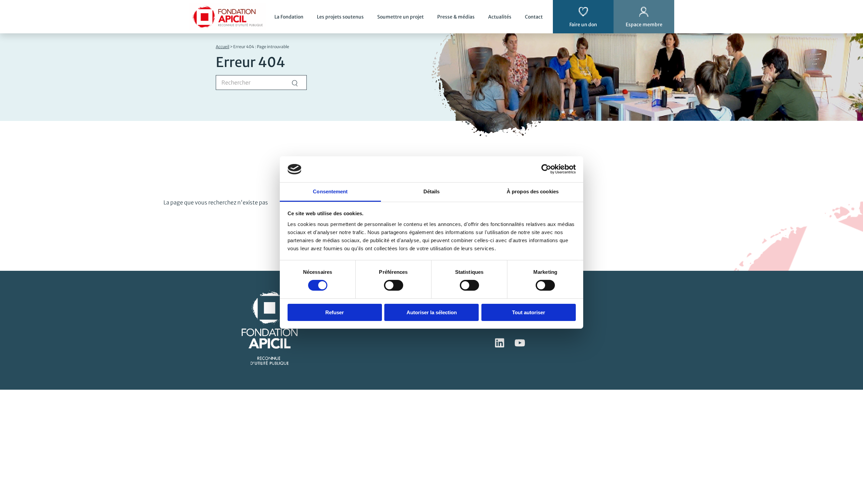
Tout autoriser (528, 312)
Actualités (499, 17)
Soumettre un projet (400, 17)
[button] (848, 432)
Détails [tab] (431, 191)
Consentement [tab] (330, 191)
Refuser (334, 312)
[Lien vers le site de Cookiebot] (546, 169)
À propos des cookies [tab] (533, 191)
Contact (534, 17)
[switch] (393, 285)
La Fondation (288, 17)
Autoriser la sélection (432, 312)
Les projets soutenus (340, 17)
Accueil (222, 46)
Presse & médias (456, 17)
